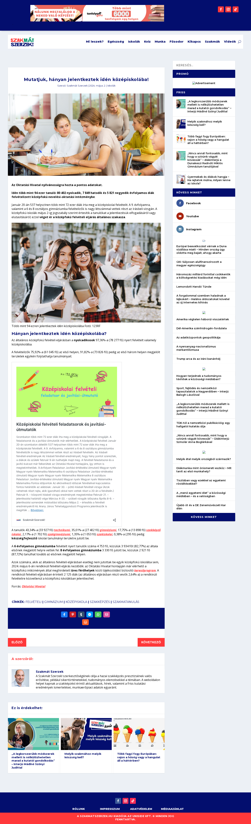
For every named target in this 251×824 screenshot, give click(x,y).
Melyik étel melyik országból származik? (203, 459)
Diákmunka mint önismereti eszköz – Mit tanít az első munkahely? (204, 469)
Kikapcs (194, 41)
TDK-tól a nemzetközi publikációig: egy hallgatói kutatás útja (203, 424)
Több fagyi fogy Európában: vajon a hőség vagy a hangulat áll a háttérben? (138, 757)
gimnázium (53, 602)
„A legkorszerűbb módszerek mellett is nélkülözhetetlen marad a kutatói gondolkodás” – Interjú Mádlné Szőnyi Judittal (33, 760)
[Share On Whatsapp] (98, 614)
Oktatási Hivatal (33, 586)
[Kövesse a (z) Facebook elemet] (221, 9)
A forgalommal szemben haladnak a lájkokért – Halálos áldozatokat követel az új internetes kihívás (203, 299)
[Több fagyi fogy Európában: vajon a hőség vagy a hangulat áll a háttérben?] (181, 138)
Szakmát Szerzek (77, 85)
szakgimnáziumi (59, 534)
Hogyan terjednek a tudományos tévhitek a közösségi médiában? (198, 377)
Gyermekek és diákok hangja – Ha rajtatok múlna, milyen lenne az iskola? (208, 180)
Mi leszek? (95, 41)
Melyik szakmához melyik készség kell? (82, 755)
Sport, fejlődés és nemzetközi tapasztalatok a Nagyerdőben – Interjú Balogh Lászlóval (202, 391)
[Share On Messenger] (89, 614)
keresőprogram (145, 570)
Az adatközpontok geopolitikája (198, 337)
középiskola (76, 602)
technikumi (62, 530)
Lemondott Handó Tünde (193, 286)
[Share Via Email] (106, 614)
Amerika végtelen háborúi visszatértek (202, 319)
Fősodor (177, 41)
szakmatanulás (126, 602)
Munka (160, 41)
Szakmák (212, 41)
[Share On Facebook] (64, 614)
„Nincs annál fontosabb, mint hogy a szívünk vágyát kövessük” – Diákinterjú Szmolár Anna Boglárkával (202, 439)
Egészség (116, 41)
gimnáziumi (108, 530)
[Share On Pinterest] (72, 614)
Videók (230, 41)
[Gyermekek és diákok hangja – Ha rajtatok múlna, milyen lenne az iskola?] (181, 179)
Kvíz (147, 41)
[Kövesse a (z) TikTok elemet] (236, 9)
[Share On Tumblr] (81, 614)
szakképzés (100, 602)
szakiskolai (104, 534)
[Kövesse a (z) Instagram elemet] (228, 9)
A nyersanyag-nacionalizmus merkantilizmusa (196, 348)
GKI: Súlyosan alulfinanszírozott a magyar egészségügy (199, 263)
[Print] (85, 622)
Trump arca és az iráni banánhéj (198, 358)
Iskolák (134, 41)
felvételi (34, 602)
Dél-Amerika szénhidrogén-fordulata (201, 328)
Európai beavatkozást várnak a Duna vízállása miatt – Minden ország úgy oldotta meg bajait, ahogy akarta (201, 250)
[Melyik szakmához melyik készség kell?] (181, 124)
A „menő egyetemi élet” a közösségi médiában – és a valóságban (201, 494)
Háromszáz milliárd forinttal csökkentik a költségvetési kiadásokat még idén (203, 276)
